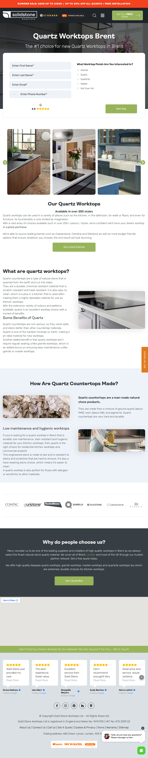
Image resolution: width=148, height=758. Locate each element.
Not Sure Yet (87, 88)
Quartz (84, 74)
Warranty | (112, 727)
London (91, 554)
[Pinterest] (74, 706)
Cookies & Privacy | (85, 727)
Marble (84, 83)
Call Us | (53, 727)
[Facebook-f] (57, 706)
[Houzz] (82, 706)
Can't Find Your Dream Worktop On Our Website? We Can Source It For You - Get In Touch (74, 649)
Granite (84, 70)
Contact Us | (40, 727)
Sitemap (124, 727)
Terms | (101, 727)
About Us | (26, 727)
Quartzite (85, 79)
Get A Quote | (66, 727)
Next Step (121, 108)
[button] (102, 15)
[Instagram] (65, 706)
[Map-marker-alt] (91, 706)
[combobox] (13, 94)
